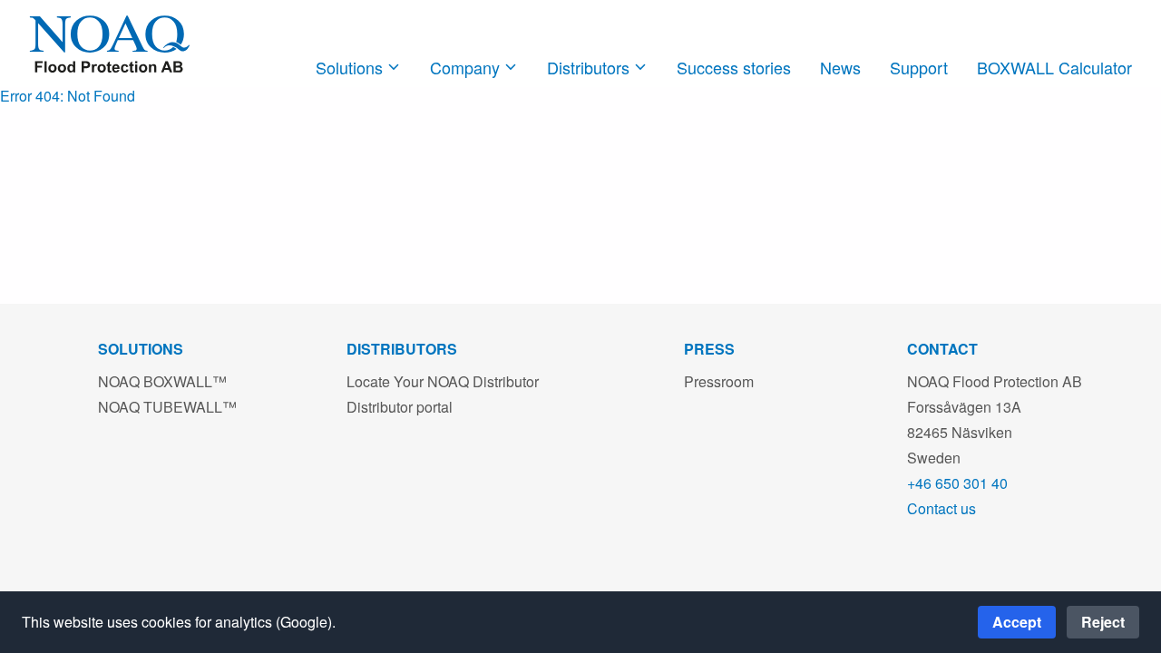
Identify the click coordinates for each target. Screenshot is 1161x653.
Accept (1016, 621)
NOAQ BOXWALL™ (162, 381)
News (840, 67)
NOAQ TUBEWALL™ (167, 406)
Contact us (941, 508)
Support (919, 67)
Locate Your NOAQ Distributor (442, 381)
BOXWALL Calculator (1054, 67)
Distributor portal (399, 406)
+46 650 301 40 (957, 483)
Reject (1103, 621)
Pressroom (719, 381)
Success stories (734, 67)
